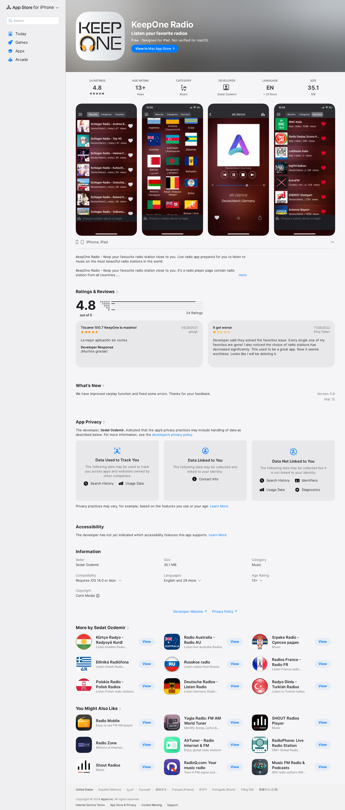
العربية (130, 789)
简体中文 (161, 789)
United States (84, 789)
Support (172, 805)
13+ (255, 580)
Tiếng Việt (247, 789)
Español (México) (109, 789)
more (243, 275)
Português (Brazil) (223, 789)
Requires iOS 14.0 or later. (96, 580)
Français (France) (183, 789)
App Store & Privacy (123, 805)
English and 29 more (180, 580)
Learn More (219, 506)
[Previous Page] (70, 169)
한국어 (203, 789)
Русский (144, 789)
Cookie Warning (151, 805)
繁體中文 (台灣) (268, 789)
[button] (33, 34)
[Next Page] (339, 169)
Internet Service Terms (90, 805)
